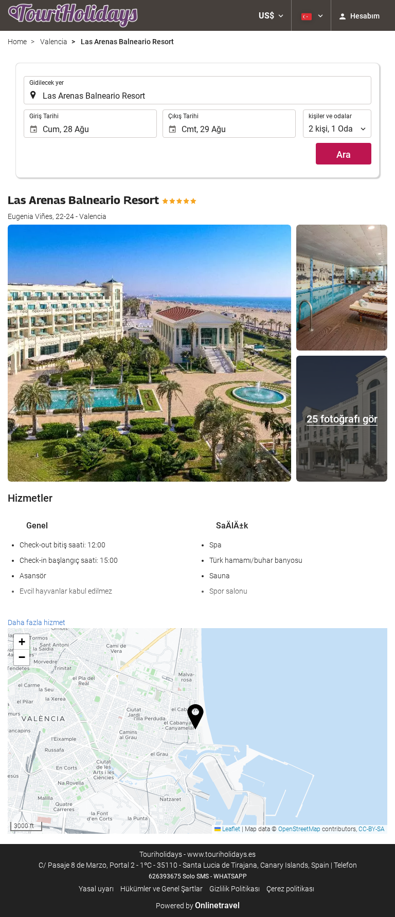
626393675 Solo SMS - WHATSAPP (198, 876)
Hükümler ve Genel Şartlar (161, 889)
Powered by (198, 906)
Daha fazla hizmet (36, 622)
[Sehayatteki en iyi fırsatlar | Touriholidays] (73, 15)
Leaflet (230, 829)
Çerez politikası (290, 889)
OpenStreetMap (299, 829)
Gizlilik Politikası (234, 889)
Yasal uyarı (96, 889)
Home (17, 42)
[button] (271, 15)
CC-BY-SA (371, 829)
